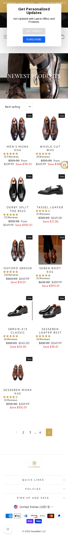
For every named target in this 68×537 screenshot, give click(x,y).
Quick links (33, 479)
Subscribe (33, 39)
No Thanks (34, 31)
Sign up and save (33, 497)
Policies (33, 488)
